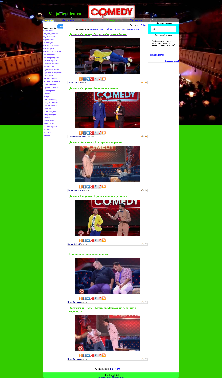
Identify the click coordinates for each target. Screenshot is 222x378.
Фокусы (47, 97)
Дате (92, 29)
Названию (99, 29)
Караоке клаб (48, 40)
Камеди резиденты (51, 58)
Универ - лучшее (50, 127)
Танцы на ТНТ (50, 124)
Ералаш (47, 118)
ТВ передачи (48, 43)
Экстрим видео (50, 85)
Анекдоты (113, 20)
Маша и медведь (50, 112)
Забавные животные (52, 82)
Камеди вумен (48, 49)
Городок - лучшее (51, 103)
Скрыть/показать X (172, 61)
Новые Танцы (48, 31)
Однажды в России (51, 64)
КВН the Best (49, 67)
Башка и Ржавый (50, 106)
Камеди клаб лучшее (51, 46)
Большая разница (50, 100)
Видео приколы (49, 37)
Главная (48, 20)
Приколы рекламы (51, 88)
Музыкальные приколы (53, 73)
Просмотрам (134, 29)
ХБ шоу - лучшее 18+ (52, 79)
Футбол (47, 136)
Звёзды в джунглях (50, 34)
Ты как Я (47, 133)
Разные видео (49, 121)
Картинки (89, 20)
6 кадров (47, 94)
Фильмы (68, 20)
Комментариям (121, 29)
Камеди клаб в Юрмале (52, 52)
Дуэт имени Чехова (51, 70)
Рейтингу (109, 29)
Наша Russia (49, 76)
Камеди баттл (49, 55)
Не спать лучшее (50, 61)
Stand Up (47, 109)
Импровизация (50, 115)
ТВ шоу (47, 130)
